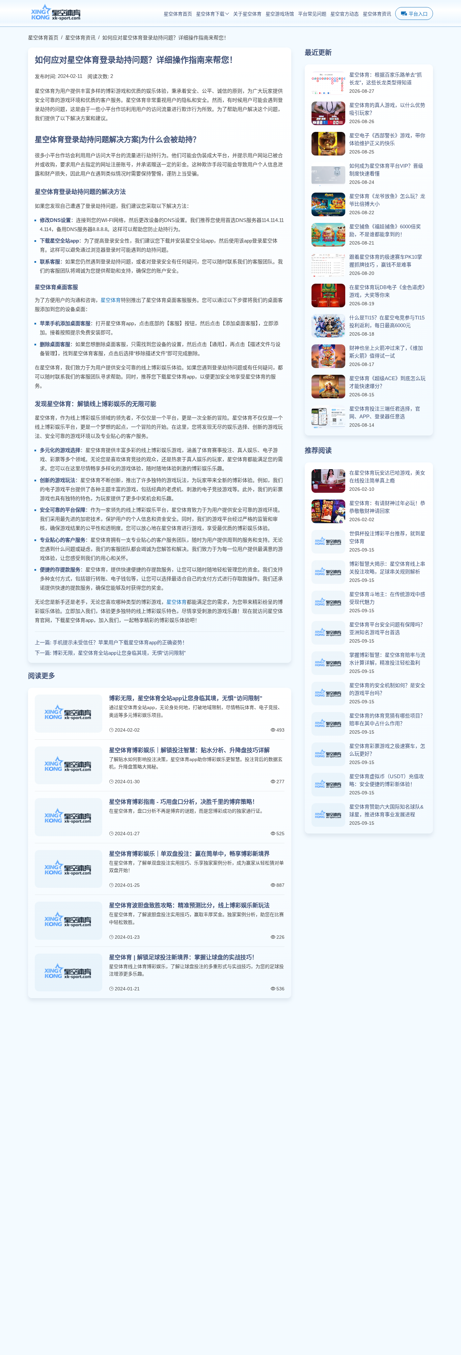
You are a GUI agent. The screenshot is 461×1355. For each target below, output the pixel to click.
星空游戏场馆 (280, 14)
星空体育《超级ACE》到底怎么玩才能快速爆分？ (387, 382)
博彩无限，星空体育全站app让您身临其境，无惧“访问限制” (119, 653)
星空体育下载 (210, 14)
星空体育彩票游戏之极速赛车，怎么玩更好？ (387, 750)
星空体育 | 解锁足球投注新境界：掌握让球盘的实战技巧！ (183, 957)
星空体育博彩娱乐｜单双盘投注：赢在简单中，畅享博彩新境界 (189, 854)
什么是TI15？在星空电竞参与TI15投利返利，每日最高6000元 (387, 321)
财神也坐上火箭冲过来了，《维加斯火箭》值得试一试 (386, 352)
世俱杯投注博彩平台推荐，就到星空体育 (387, 537)
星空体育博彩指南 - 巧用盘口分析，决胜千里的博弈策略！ (183, 802)
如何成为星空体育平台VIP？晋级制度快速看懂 (386, 169)
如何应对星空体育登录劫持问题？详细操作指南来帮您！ (165, 37)
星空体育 (111, 300)
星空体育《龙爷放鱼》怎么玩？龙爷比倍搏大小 (387, 200)
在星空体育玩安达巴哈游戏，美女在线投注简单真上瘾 (387, 476)
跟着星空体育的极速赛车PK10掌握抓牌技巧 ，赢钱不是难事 (385, 260)
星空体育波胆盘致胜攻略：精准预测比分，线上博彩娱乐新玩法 (189, 905)
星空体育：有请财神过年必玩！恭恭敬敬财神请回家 (387, 507)
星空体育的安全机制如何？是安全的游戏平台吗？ (387, 689)
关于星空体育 (247, 14)
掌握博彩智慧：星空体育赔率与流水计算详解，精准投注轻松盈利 (387, 659)
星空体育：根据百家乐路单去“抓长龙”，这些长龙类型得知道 (385, 78)
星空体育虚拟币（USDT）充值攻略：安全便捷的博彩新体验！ (386, 780)
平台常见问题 (312, 14)
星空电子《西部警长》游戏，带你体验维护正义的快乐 (387, 139)
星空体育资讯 (377, 14)
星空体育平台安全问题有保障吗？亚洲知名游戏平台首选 (387, 628)
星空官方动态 (344, 14)
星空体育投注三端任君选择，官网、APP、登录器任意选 (384, 412)
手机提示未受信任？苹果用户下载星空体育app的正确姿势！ (120, 642)
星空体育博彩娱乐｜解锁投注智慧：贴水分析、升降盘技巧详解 (189, 750)
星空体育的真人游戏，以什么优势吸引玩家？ (387, 109)
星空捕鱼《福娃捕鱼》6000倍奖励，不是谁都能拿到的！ (385, 230)
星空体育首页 (178, 14)
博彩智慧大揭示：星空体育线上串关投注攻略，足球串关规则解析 (387, 567)
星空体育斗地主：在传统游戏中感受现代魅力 (387, 598)
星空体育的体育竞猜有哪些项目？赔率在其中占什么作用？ (387, 719)
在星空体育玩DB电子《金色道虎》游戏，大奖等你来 (387, 291)
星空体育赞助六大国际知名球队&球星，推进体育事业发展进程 (386, 810)
